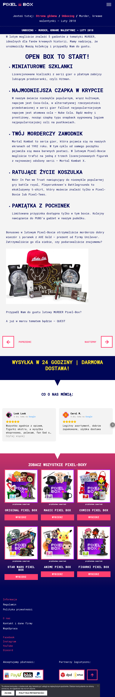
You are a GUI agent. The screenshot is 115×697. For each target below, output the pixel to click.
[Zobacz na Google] (9, 415)
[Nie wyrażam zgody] (97, 685)
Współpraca (10, 628)
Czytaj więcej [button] (15, 436)
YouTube (8, 645)
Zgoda (7, 693)
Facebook (9, 637)
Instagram (9, 641)
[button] (2, 424)
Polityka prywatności (17, 609)
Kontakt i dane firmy (17, 623)
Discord (8, 650)
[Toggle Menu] (108, 4)
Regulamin (9, 604)
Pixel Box (18, 6)
